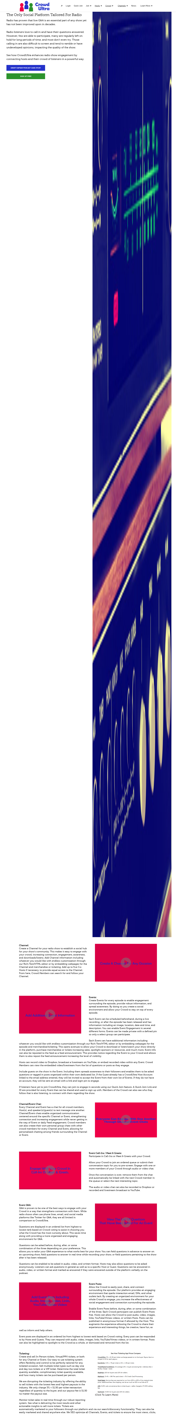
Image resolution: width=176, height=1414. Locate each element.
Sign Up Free (25, 76)
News (133, 6)
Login (68, 6)
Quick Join (78, 6)
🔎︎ (62, 6)
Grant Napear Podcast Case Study (26, 68)
